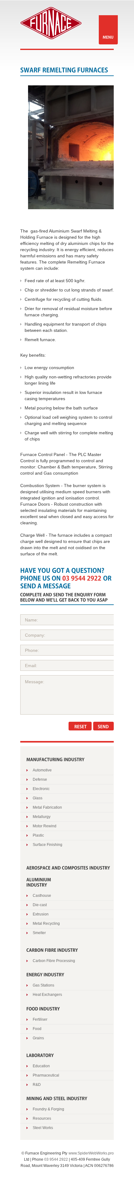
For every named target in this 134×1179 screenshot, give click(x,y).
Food (37, 1029)
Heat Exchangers (47, 994)
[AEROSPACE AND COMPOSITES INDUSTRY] (68, 867)
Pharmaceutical (46, 1075)
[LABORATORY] (40, 1054)
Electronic (41, 789)
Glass (37, 798)
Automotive (42, 770)
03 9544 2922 (56, 1159)
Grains (38, 1038)
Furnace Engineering (51, 23)
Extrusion (41, 914)
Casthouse (42, 895)
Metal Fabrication (47, 807)
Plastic (38, 835)
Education (41, 1066)
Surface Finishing (47, 844)
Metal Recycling (46, 923)
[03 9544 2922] (82, 577)
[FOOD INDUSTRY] (43, 1008)
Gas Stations (43, 985)
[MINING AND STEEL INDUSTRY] (57, 1098)
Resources (42, 1118)
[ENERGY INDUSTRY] (45, 974)
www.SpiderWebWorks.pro (91, 1153)
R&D (37, 1084)
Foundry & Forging (48, 1109)
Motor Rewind (44, 826)
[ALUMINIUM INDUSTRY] (38, 881)
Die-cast (40, 905)
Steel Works (43, 1128)
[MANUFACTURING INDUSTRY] (55, 758)
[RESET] (80, 726)
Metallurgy (41, 817)
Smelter (39, 933)
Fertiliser (40, 1019)
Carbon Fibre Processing (54, 961)
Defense (40, 779)
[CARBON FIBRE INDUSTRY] (52, 949)
